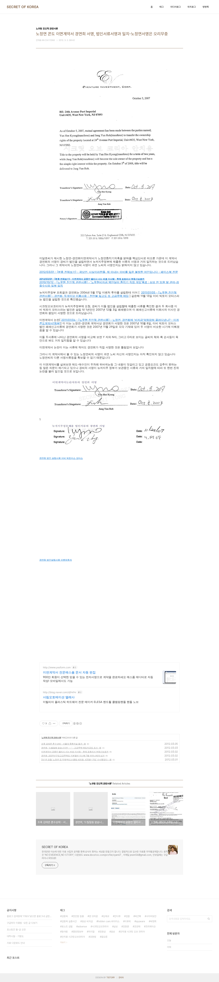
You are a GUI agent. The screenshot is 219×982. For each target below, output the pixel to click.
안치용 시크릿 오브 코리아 (132, 931)
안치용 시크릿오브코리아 (73, 936)
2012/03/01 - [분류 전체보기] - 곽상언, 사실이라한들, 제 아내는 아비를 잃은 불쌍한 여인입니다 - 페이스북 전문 (108, 272)
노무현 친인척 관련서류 (51, 737)
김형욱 (65, 916)
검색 (208, 919)
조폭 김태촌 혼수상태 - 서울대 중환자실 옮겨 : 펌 (63, 743)
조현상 (103, 931)
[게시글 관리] (54, 723)
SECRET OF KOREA (23, 7)
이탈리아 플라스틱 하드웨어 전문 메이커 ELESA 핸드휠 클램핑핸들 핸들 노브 (91, 702)
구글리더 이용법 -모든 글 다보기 (22, 923)
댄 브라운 (93, 916)
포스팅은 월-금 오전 (16, 929)
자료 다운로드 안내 (16, 943)
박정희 (153, 921)
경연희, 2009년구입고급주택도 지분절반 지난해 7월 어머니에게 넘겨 (73, 755)
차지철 (91, 931)
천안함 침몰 (78, 916)
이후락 (128, 921)
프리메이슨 (150, 926)
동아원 (65, 931)
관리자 (121, 977)
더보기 (62, 942)
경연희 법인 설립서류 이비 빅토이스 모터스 (61, 458)
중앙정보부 (78, 931)
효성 (113, 931)
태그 (161, 6)
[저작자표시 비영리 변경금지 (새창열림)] (77, 723)
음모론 (104, 936)
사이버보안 (151, 916)
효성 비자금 (87, 921)
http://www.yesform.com (57, 667)
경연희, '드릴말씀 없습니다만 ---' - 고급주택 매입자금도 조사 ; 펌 (71, 747)
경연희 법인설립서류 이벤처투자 (55, 559)
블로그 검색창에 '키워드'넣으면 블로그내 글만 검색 (29, 916)
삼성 (116, 926)
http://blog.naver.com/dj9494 (59, 692)
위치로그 (192, 6)
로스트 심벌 (67, 926)
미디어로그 (175, 6)
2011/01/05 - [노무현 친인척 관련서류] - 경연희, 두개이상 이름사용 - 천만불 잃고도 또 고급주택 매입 (108, 294)
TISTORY (110, 977)
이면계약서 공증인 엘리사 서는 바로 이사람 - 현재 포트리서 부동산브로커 (74, 751)
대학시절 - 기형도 (15, 936)
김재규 (106, 916)
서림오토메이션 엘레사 (59, 697)
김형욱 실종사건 (69, 921)
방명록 (206, 6)
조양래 (137, 926)
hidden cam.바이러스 (108, 921)
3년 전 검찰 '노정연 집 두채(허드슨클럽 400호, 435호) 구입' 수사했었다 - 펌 (76, 759)
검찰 (128, 916)
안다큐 (117, 916)
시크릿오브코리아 (100, 926)
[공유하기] (50, 723)
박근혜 (138, 916)
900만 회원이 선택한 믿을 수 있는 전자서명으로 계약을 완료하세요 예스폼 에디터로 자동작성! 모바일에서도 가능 (98, 679)
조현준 (126, 926)
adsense (82, 926)
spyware (140, 921)
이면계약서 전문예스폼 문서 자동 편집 (69, 672)
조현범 (93, 936)
